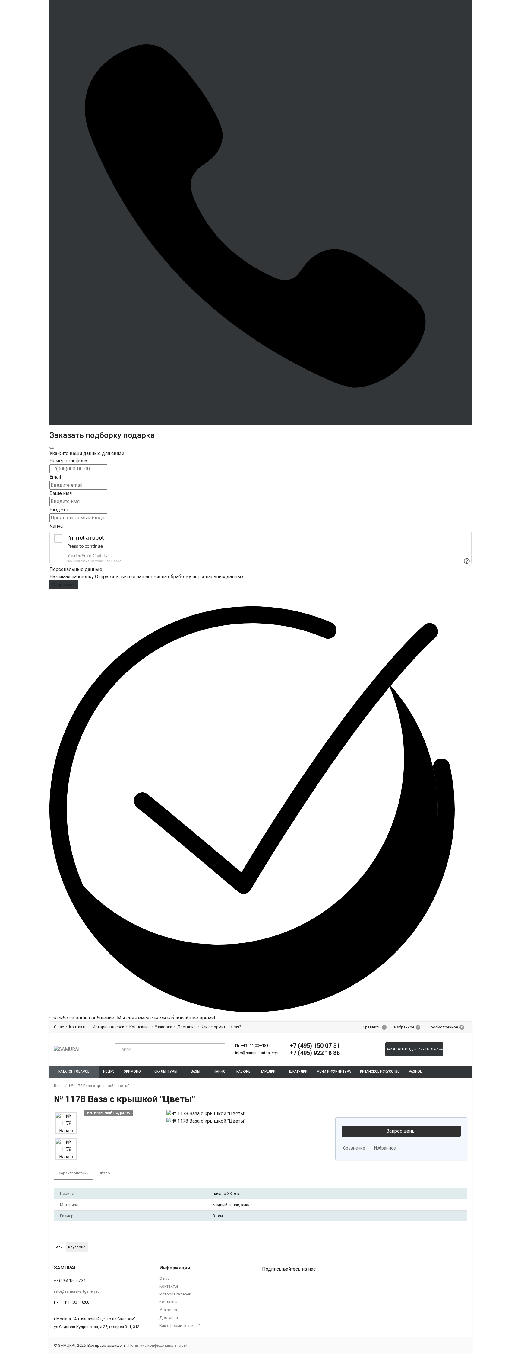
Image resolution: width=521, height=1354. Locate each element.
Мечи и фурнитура (334, 1071)
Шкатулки (298, 1071)
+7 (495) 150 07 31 (315, 1045)
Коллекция (139, 1027)
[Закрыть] (51, 448)
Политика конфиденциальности (158, 1345)
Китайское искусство (380, 1071)
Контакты (78, 1027)
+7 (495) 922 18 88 (315, 1053)
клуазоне (76, 1247)
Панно (220, 1071)
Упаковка (163, 1027)
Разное (415, 1071)
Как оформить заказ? (221, 1027)
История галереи (108, 1027)
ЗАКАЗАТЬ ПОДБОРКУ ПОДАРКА (414, 1049)
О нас (59, 1027)
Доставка (186, 1027)
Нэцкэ (109, 1071)
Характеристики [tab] (73, 1173)
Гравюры (243, 1071)
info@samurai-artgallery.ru (258, 1053)
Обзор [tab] (104, 1173)
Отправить (64, 585)
